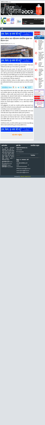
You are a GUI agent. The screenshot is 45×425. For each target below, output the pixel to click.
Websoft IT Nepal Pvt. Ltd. (25, 176)
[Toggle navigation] (2, 28)
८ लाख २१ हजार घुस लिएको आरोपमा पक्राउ (41, 65)
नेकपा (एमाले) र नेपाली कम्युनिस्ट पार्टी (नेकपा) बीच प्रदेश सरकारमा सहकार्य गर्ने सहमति (41, 56)
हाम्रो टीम (18, 156)
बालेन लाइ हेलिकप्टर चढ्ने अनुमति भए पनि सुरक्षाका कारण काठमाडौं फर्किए (41, 83)
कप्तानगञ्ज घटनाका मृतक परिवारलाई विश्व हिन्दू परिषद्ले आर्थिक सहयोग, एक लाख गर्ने (41, 45)
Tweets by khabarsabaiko (36, 157)
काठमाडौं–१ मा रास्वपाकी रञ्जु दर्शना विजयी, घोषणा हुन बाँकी (41, 72)
